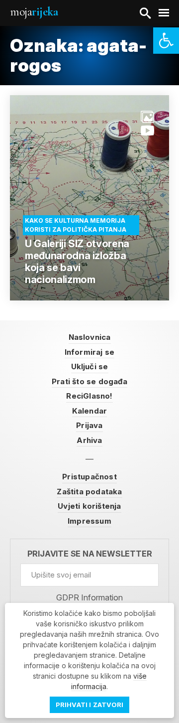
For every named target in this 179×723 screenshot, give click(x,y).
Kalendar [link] (89, 411)
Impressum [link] (89, 521)
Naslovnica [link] (90, 337)
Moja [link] (34, 11)
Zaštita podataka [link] (89, 491)
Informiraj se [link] (90, 352)
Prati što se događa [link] (89, 381)
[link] (166, 40)
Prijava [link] (89, 425)
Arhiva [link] (89, 440)
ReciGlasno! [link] (89, 396)
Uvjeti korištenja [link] (89, 506)
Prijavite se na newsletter (89, 554)
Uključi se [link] (89, 366)
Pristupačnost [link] (89, 476)
